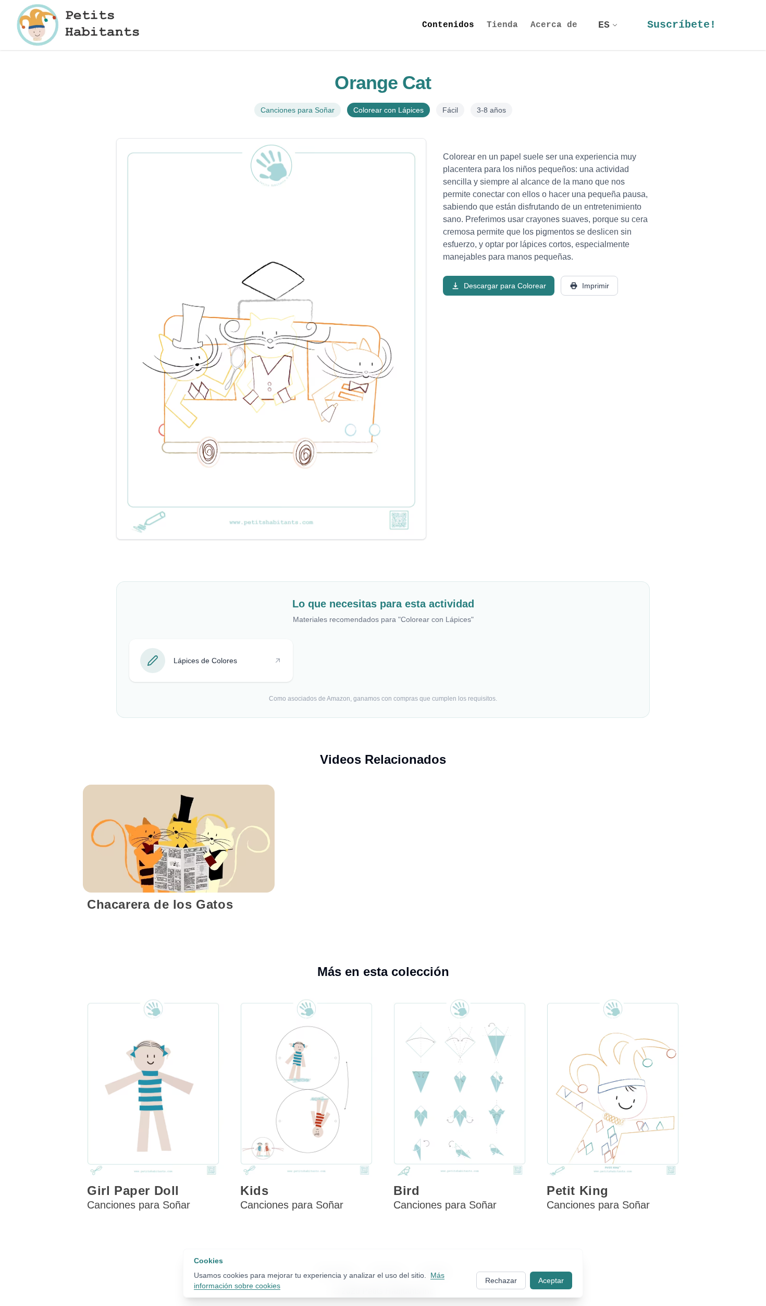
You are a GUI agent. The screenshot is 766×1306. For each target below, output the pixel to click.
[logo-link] (82, 25)
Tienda (502, 25)
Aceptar (551, 1280)
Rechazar (501, 1280)
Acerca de (553, 25)
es (604, 25)
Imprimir (595, 286)
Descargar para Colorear (505, 286)
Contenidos (448, 25)
